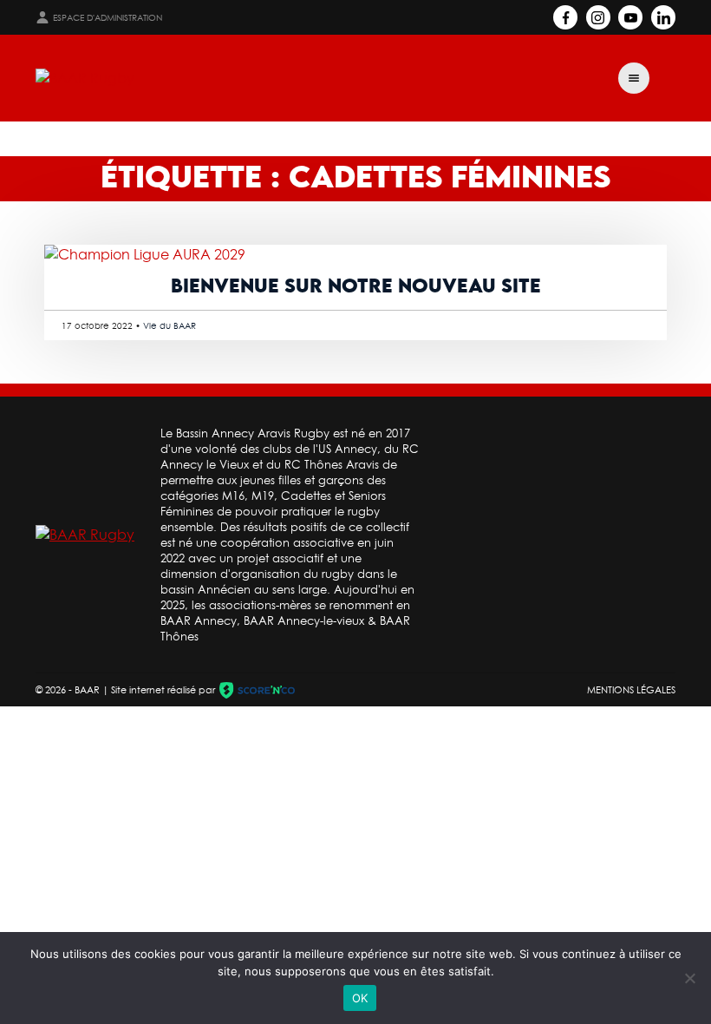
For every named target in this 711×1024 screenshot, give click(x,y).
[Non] (689, 978)
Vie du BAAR (169, 325)
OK (360, 998)
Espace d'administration (107, 17)
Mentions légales (631, 690)
